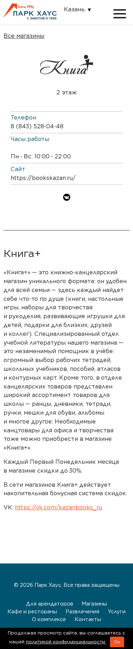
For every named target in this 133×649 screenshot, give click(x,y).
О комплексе (49, 619)
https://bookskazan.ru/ (43, 178)
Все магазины (24, 36)
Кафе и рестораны (32, 611)
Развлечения (82, 611)
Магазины (94, 604)
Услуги (117, 611)
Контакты (87, 619)
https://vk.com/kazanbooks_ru (58, 507)
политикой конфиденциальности (66, 641)
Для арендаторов (49, 604)
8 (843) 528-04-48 (37, 126)
